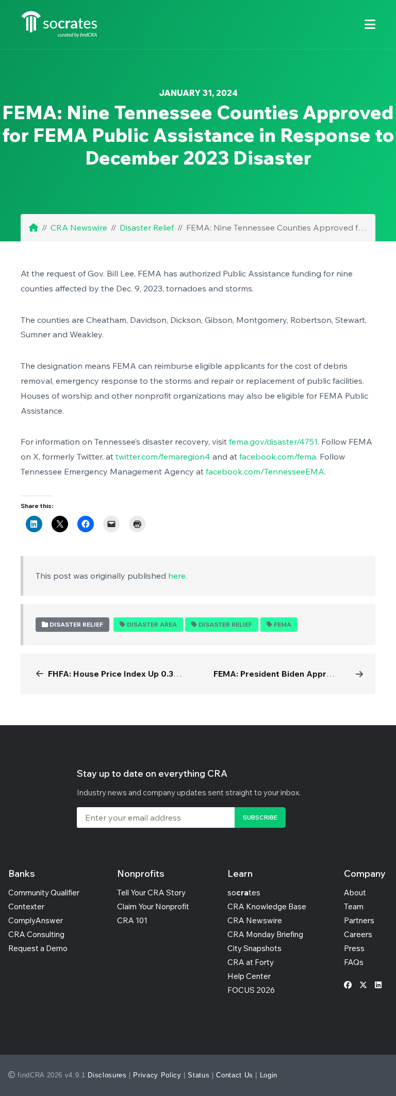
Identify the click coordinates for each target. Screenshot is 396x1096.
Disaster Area (152, 624)
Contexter (26, 906)
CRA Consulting (36, 934)
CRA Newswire (79, 227)
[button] (370, 24)
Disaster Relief (147, 227)
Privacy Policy (157, 1075)
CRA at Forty (250, 962)
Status (198, 1075)
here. (177, 575)
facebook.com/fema (277, 456)
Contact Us (234, 1075)
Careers (358, 934)
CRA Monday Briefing (265, 934)
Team (354, 906)
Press (354, 948)
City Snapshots (254, 948)
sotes (243, 892)
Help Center (249, 976)
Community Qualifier (43, 892)
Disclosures (107, 1075)
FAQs (354, 962)
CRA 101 (132, 920)
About (355, 892)
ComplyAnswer (35, 920)
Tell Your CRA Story (151, 892)
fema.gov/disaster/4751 (273, 441)
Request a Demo (38, 948)
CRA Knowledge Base (266, 906)
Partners (359, 920)
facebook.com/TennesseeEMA (265, 471)
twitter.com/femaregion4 (163, 456)
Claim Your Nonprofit (153, 906)
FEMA (282, 624)
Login (268, 1075)
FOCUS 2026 (251, 990)
